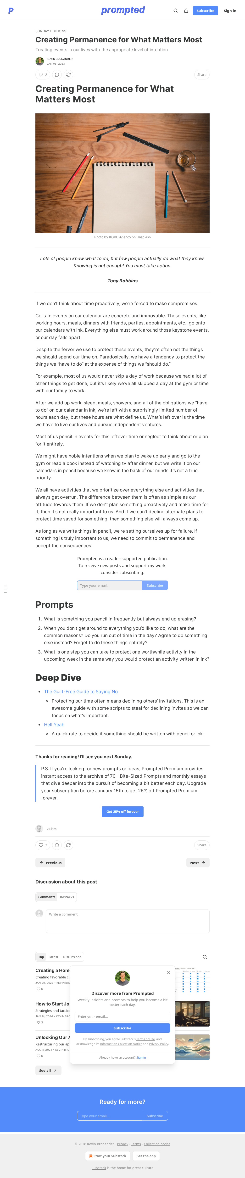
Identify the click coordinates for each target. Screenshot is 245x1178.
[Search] (175, 10)
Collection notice (157, 1144)
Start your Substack (110, 1156)
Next (194, 862)
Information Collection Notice (121, 1044)
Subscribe (205, 10)
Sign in (230, 10)
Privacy (122, 1144)
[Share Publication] (186, 10)
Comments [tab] (46, 897)
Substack (99, 1168)
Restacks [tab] (67, 897)
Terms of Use (145, 1039)
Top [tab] (41, 957)
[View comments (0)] (57, 74)
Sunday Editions (50, 31)
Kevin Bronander (59, 59)
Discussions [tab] (72, 957)
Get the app (146, 1156)
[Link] (29, 94)
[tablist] (56, 897)
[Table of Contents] (5, 589)
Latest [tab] (53, 957)
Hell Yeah (54, 724)
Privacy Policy (158, 1044)
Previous (53, 862)
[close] (168, 972)
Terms (136, 1144)
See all (45, 1070)
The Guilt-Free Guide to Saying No (81, 691)
